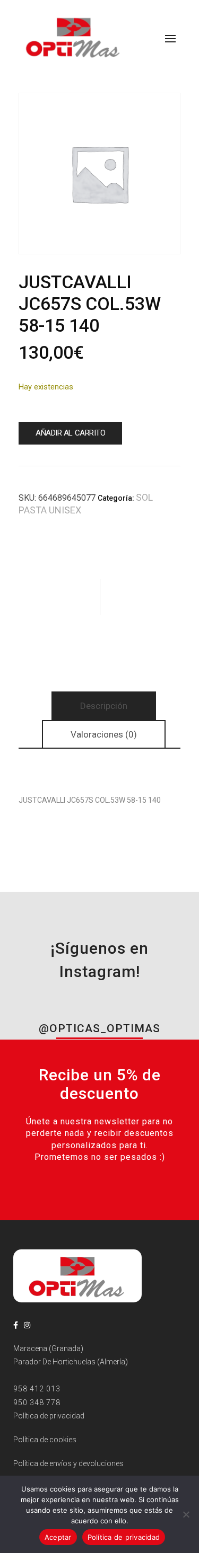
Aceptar (58, 1537)
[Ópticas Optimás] (74, 37)
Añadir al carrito (70, 433)
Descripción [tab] (103, 705)
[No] (185, 1514)
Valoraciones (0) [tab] (104, 734)
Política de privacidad (124, 1537)
